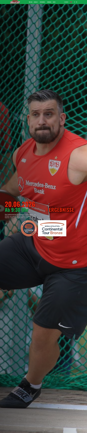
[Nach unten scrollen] (44, 430)
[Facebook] (74, 2)
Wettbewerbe (42, 2)
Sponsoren (49, 2)
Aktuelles (36, 2)
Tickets (54, 2)
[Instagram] (76, 2)
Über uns (30, 2)
